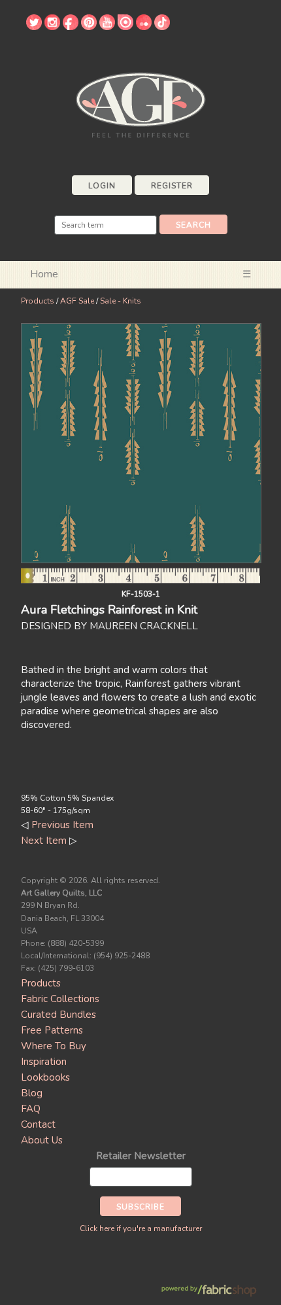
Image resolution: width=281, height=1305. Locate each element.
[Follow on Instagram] (52, 26)
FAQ (31, 1108)
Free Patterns (52, 1030)
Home (44, 274)
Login (102, 186)
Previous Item (62, 824)
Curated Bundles (58, 1014)
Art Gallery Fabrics (140, 103)
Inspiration (44, 1061)
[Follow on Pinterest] (89, 26)
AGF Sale (77, 301)
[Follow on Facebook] (70, 26)
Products (37, 301)
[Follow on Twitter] (34, 26)
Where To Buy (53, 1046)
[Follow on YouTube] (107, 26)
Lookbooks (45, 1077)
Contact (38, 1124)
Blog (31, 1093)
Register (172, 186)
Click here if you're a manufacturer (141, 1228)
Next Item (44, 840)
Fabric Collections (60, 998)
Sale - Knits (120, 301)
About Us (42, 1140)
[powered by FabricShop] (208, 1290)
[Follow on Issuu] (125, 26)
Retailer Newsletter (141, 1155)
